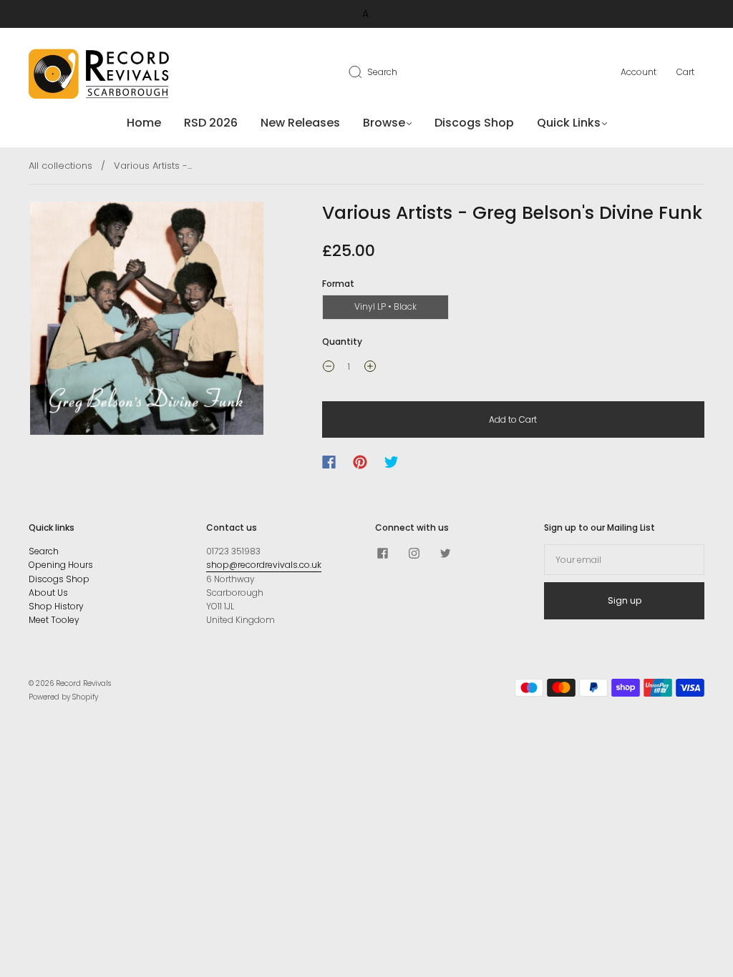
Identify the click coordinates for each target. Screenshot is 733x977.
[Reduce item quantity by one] (328, 368)
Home (144, 123)
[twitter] (445, 553)
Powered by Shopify (63, 697)
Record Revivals (83, 683)
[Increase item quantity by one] (370, 368)
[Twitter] (391, 462)
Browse (384, 123)
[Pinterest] (360, 462)
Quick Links (569, 123)
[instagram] (413, 553)
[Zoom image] (146, 321)
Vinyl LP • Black (385, 306)
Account (638, 72)
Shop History (56, 606)
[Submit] (364, 71)
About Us (48, 592)
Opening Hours (61, 565)
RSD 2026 (211, 123)
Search (382, 72)
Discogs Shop (474, 123)
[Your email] (624, 559)
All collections (60, 165)
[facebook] (382, 553)
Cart (685, 72)
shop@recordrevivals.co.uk (263, 565)
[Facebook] (329, 462)
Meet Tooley (54, 620)
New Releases (300, 123)
